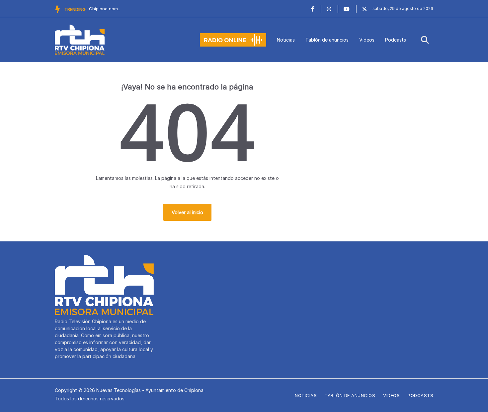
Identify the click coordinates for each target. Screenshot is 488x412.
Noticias (286, 40)
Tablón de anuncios (327, 40)
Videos (366, 40)
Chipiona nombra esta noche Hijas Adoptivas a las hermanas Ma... (105, 8)
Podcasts (395, 40)
